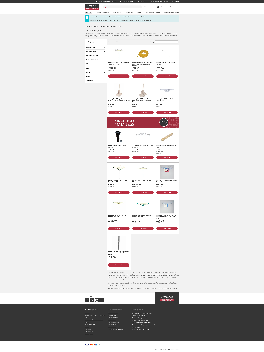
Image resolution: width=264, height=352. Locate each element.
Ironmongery (88, 12)
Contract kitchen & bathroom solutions (95, 315)
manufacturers (145, 272)
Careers (87, 327)
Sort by (152, 42)
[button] (166, 42)
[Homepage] (167, 298)
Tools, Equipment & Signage (152, 12)
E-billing (87, 322)
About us (87, 313)
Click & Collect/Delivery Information (94, 320)
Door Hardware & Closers (102, 12)
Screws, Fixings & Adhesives (133, 12)
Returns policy (112, 315)
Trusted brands (89, 331)
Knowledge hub (89, 334)
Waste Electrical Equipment (115, 329)
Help (86, 317)
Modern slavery (112, 327)
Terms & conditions (113, 313)
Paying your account (90, 324)
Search (105, 6)
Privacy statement (113, 317)
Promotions (88, 329)
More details (118, 76)
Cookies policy (112, 320)
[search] (122, 6)
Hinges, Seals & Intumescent (171, 12)
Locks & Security (117, 12)
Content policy (112, 324)
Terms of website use (113, 322)
